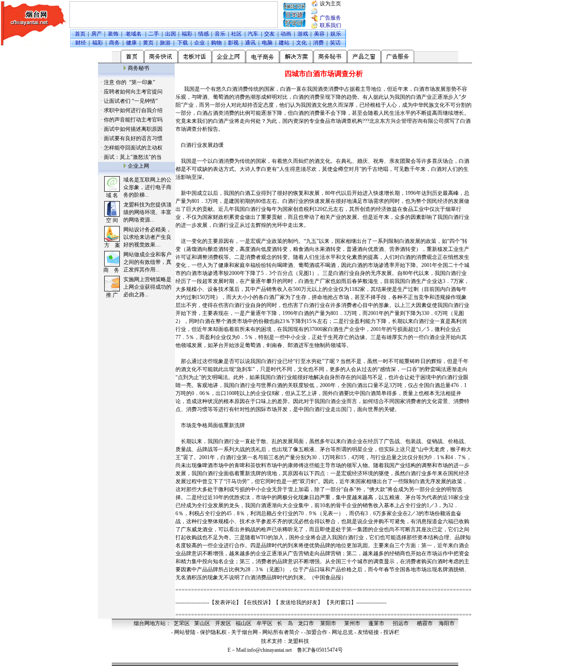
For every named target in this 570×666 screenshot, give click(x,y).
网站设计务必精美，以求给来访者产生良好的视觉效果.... (147, 237)
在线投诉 (257, 602)
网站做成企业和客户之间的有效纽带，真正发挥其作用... (147, 262)
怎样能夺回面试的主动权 (133, 148)
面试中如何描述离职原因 (133, 129)
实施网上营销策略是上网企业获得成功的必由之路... (147, 287)
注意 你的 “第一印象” (129, 82)
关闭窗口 (340, 602)
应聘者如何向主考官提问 (133, 92)
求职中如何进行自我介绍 (133, 110)
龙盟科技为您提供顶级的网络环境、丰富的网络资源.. (147, 212)
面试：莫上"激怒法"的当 (133, 157)
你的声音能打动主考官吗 (133, 120)
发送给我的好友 (299, 602)
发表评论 (225, 602)
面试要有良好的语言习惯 (133, 138)
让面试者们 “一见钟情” (131, 101)
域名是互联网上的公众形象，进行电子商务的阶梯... (147, 187)
